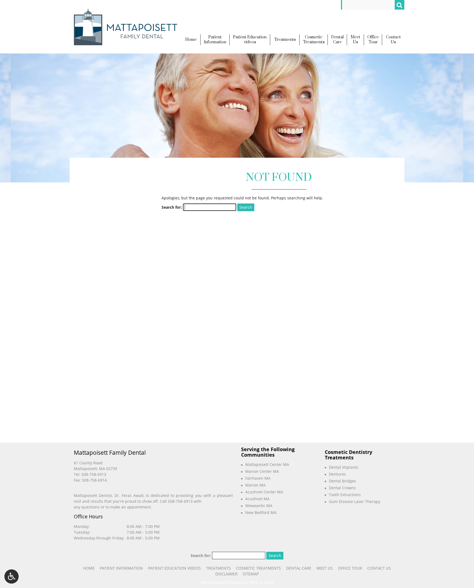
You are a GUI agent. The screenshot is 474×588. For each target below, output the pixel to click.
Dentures (337, 474)
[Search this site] (399, 5)
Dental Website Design (222, 582)
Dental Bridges (342, 481)
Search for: (172, 207)
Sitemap (251, 573)
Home (89, 568)
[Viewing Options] (11, 576)
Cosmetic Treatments (258, 568)
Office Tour (350, 568)
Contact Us (379, 568)
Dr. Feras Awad (128, 495)
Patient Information (121, 568)
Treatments (218, 568)
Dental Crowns (342, 487)
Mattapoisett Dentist (93, 495)
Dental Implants (343, 467)
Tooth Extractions (345, 494)
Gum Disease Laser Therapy (354, 501)
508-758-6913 (93, 474)
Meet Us (325, 568)
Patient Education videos (174, 568)
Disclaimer (226, 573)
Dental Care (298, 568)
